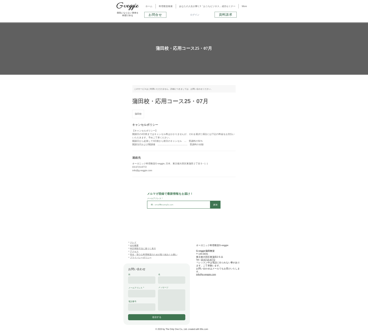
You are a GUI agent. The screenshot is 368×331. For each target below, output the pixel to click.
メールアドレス (154, 198)
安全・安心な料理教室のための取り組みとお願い (153, 254)
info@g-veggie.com (206, 274)
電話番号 (132, 301)
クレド (133, 242)
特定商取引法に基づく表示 (143, 248)
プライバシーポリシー (141, 257)
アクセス (134, 251)
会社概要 (134, 245)
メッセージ (163, 287)
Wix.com (204, 329)
